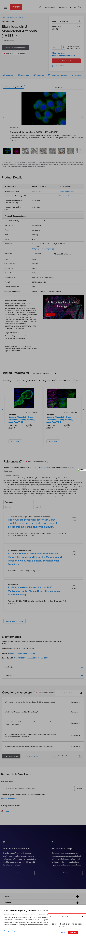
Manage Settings (10, 931)
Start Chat (73, 932)
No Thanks (62, 933)
